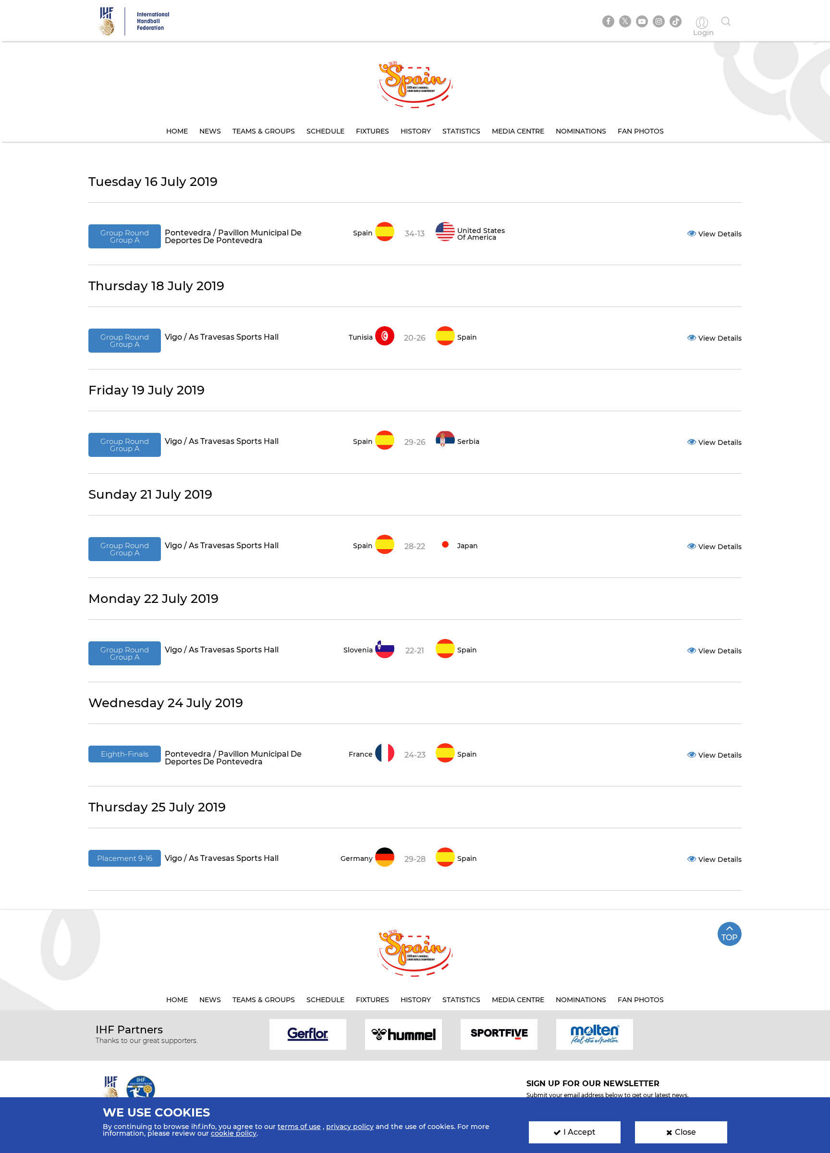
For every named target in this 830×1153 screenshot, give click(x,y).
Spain (363, 233)
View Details (720, 234)
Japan (467, 545)
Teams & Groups (263, 131)
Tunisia (361, 337)
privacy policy (350, 1126)
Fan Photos (641, 131)
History (416, 131)
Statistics (461, 131)
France (361, 754)
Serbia (468, 441)
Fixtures (372, 131)
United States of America (481, 234)
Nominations (581, 131)
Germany (357, 858)
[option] (308, 1034)
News (210, 131)
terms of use (299, 1126)
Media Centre (518, 131)
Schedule (325, 131)
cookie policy (233, 1133)
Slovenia (358, 650)
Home (177, 131)
